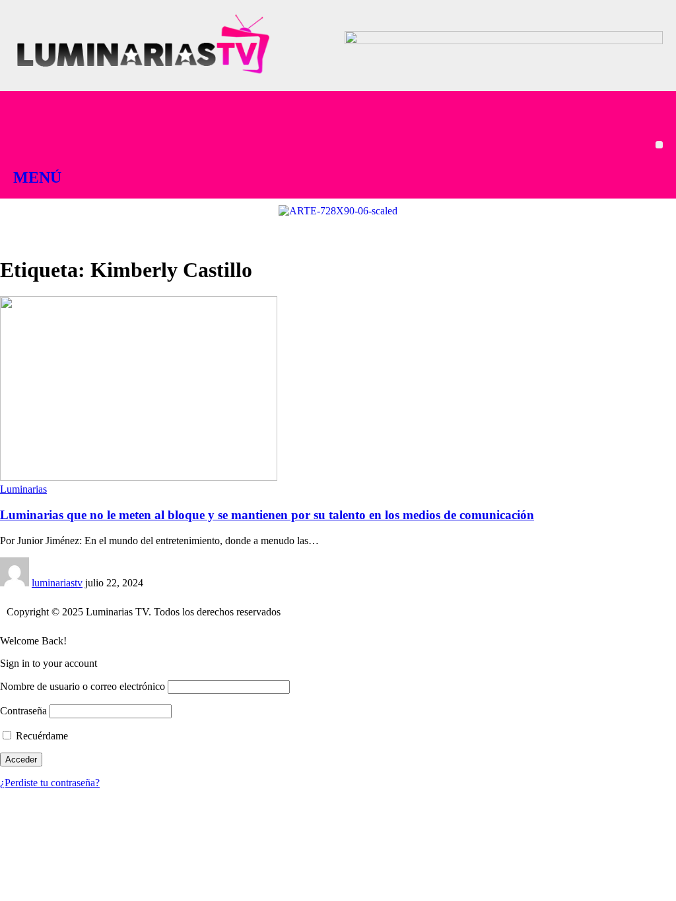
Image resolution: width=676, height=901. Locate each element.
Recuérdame (40, 735)
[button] (659, 144)
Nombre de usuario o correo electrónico (82, 686)
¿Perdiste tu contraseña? (50, 782)
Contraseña (23, 710)
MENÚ (37, 177)
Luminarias (23, 489)
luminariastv (57, 582)
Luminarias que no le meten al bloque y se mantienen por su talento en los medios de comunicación (267, 515)
